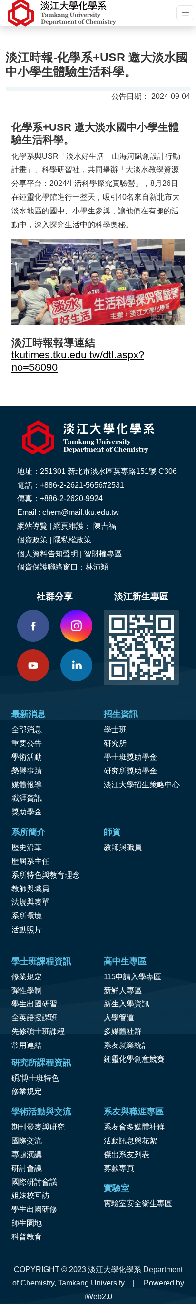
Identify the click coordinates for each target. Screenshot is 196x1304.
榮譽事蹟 (26, 771)
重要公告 (26, 743)
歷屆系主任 (30, 861)
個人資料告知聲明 (47, 554)
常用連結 (26, 1045)
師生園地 (26, 1223)
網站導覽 (32, 526)
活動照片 (26, 930)
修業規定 (26, 977)
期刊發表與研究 (38, 1127)
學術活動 (26, 757)
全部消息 (26, 729)
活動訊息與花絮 (130, 1141)
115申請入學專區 (132, 977)
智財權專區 (103, 554)
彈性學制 (26, 990)
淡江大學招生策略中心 (142, 785)
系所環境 (26, 916)
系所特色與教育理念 (45, 875)
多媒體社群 (123, 1031)
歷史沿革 (26, 847)
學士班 (115, 729)
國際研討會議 (34, 1182)
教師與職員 (30, 889)
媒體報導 (26, 785)
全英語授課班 (34, 1018)
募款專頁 (119, 1168)
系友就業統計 (126, 1045)
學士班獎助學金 (130, 757)
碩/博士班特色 (35, 1078)
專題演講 (26, 1154)
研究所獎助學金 (130, 771)
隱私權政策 (72, 540)
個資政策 (32, 540)
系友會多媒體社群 (134, 1127)
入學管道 (119, 1018)
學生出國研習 (34, 1004)
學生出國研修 (34, 1209)
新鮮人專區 (123, 990)
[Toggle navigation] (185, 12)
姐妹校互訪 (30, 1195)
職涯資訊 (26, 798)
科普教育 (26, 1237)
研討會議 (26, 1168)
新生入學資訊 (126, 1004)
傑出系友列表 (126, 1154)
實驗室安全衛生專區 (138, 1203)
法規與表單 (30, 902)
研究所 (115, 743)
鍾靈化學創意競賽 (134, 1059)
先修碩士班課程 (38, 1031)
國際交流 (26, 1141)
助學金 (30, 812)
